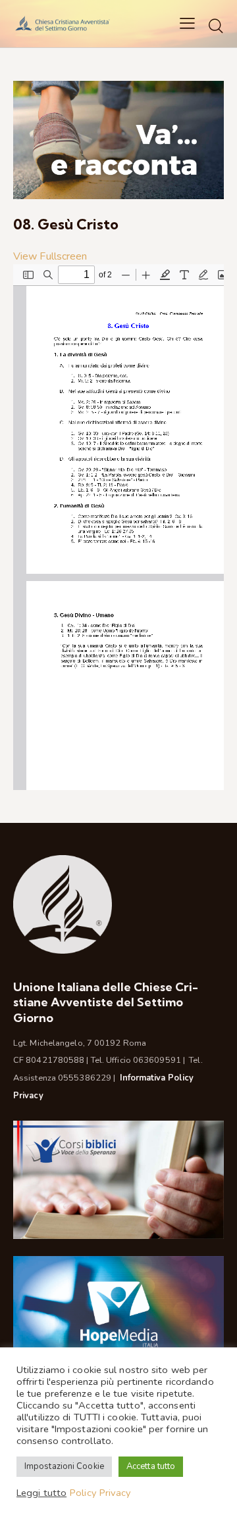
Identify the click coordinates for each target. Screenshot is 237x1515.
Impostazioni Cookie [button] (64, 1466)
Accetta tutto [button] (150, 1466)
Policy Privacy (100, 1493)
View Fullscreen (50, 256)
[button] (187, 24)
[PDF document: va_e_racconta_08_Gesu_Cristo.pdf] (118, 527)
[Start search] (215, 25)
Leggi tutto (41, 1493)
